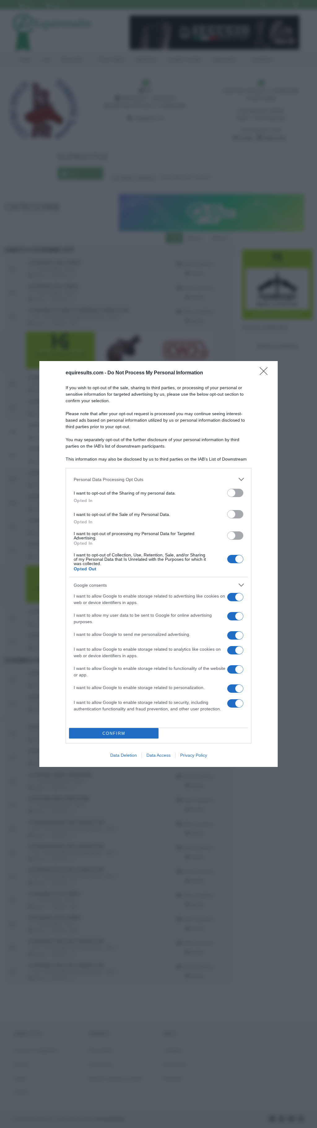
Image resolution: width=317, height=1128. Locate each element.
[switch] (235, 493)
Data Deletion (123, 755)
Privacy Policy (193, 755)
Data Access (158, 755)
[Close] (265, 373)
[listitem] (158, 479)
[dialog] (158, 564)
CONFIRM (113, 733)
